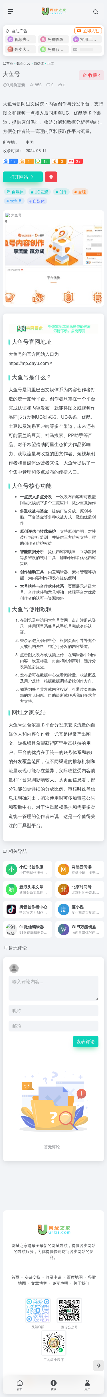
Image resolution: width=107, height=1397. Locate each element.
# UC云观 (39, 192)
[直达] (49, 869)
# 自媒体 (37, 201)
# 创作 (61, 192)
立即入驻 (91, 30)
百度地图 (75, 1277)
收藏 (94, 75)
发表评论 (85, 1041)
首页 (9, 63)
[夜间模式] (98, 1365)
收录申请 (54, 1277)
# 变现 (80, 192)
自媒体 (39, 63)
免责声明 (60, 1283)
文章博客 (39, 1283)
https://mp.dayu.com (29, 363)
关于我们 (81, 1283)
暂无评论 (18, 947)
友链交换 (33, 1277)
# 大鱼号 (14, 201)
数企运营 (23, 63)
